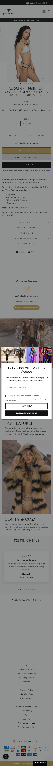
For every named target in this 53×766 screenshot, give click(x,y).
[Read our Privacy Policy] (46, 399)
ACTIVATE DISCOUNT (26, 413)
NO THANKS (26, 406)
